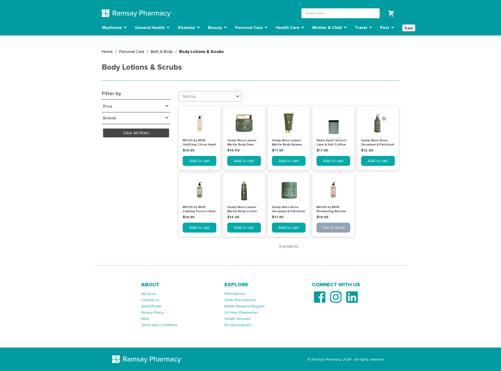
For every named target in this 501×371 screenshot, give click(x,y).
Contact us (150, 300)
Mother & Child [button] (327, 27)
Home (107, 51)
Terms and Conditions (159, 325)
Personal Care (131, 51)
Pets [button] (385, 27)
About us (148, 293)
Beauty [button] (215, 27)
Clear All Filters (136, 133)
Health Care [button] (288, 27)
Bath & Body (162, 51)
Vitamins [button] (187, 27)
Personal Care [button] (249, 27)
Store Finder (151, 306)
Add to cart (199, 160)
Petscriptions (235, 293)
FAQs (145, 319)
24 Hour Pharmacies (241, 312)
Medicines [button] (112, 27)
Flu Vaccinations (237, 325)
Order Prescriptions (240, 300)
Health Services (237, 319)
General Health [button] (150, 27)
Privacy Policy (152, 312)
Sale (408, 28)
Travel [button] (361, 27)
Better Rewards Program (244, 306)
